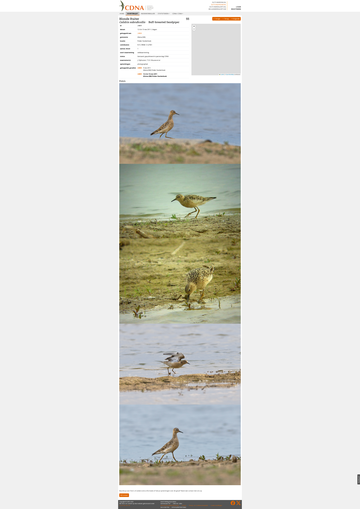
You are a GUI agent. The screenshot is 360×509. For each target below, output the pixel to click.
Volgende (236, 19)
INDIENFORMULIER (148, 14)
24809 (139, 74)
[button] (212, 55)
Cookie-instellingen (216, 505)
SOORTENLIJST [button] (132, 14)
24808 (139, 33)
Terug (226, 19)
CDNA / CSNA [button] (177, 14)
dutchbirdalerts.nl (217, 7)
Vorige (217, 19)
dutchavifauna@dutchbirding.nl (169, 505)
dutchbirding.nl (219, 2)
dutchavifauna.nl (218, 5)
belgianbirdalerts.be (217, 9)
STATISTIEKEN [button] (163, 14)
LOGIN (238, 7)
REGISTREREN (236, 9)
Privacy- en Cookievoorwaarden (198, 505)
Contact (125, 495)
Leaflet (222, 74)
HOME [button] (122, 14)
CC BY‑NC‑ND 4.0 (124, 505)
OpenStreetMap (230, 74)
